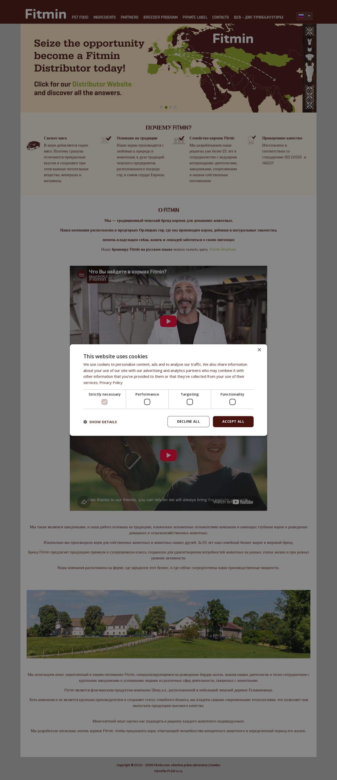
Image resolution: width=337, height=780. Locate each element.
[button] (100, 421)
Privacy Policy (111, 382)
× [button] (259, 350)
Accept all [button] (233, 421)
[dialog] (168, 390)
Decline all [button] (188, 421)
